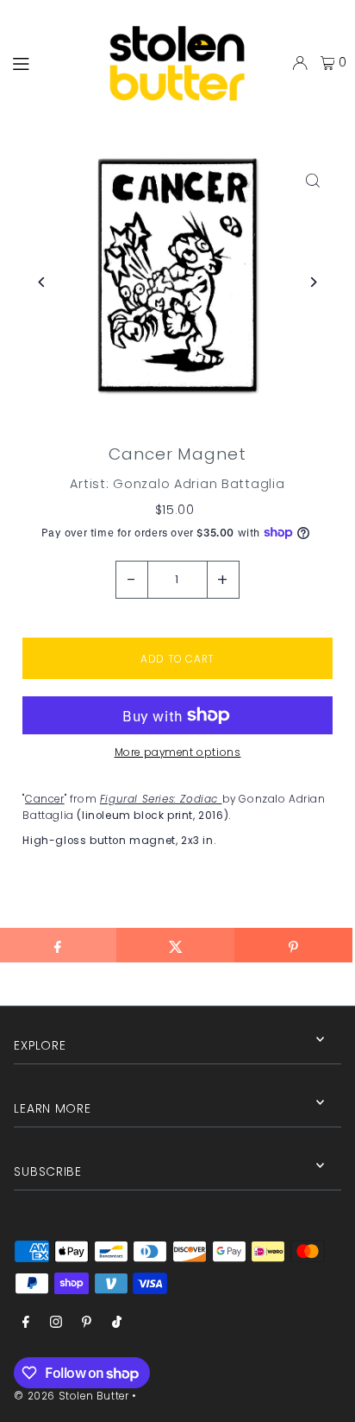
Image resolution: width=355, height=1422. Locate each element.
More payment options (178, 752)
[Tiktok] (116, 1323)
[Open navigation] (44, 62)
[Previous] (41, 282)
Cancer (45, 799)
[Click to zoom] (313, 180)
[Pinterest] (86, 1323)
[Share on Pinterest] (293, 945)
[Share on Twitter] (175, 945)
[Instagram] (56, 1323)
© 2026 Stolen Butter (71, 1396)
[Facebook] (25, 1323)
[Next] (313, 282)
